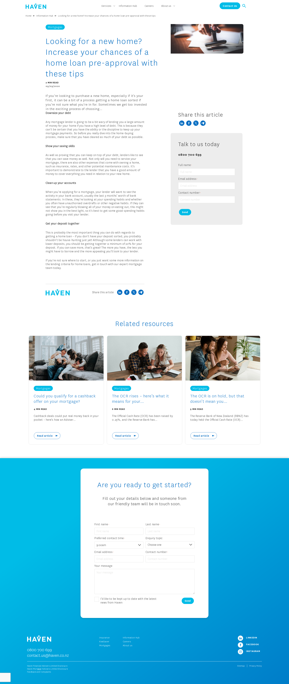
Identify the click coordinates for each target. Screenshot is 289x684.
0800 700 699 (190, 154)
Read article (45, 435)
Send (185, 212)
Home (29, 15)
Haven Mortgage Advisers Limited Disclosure (47, 669)
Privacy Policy (255, 666)
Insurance (104, 637)
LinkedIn (251, 637)
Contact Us (230, 6)
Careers (127, 641)
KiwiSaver (104, 641)
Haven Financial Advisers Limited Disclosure (47, 666)
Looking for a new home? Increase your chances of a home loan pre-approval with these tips (106, 15)
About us (127, 645)
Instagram (252, 651)
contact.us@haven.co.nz (48, 655)
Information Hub (44, 15)
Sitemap (241, 666)
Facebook (252, 644)
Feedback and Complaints (39, 672)
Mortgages (104, 645)
